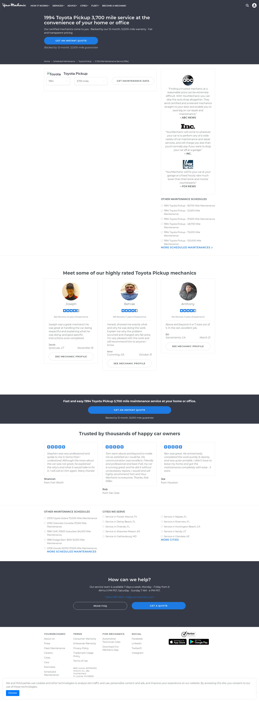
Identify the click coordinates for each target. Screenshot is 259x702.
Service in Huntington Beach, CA (182, 526)
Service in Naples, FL (175, 516)
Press (47, 643)
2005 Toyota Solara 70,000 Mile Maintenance (72, 518)
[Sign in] (254, 5)
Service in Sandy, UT (175, 531)
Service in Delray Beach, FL (120, 521)
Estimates (49, 667)
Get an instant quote (71, 40)
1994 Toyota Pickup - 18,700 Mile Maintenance (189, 205)
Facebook (137, 638)
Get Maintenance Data (133, 80)
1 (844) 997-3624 (115, 597)
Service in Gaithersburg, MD (121, 536)
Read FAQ (100, 605)
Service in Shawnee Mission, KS (123, 531)
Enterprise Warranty (84, 643)
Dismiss (12, 693)
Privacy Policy (81, 648)
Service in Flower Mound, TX (121, 516)
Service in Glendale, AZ (176, 536)
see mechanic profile (71, 356)
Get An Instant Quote (129, 409)
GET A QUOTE (159, 605)
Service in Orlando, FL (118, 526)
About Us (49, 638)
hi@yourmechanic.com (140, 597)
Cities (47, 657)
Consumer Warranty (84, 638)
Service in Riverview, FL (177, 521)
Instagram (137, 652)
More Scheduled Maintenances (186, 247)
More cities (170, 539)
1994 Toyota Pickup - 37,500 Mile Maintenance (189, 219)
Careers (48, 652)
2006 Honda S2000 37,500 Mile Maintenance (72, 548)
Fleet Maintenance (54, 648)
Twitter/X (137, 648)
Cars (46, 662)
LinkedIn (137, 643)
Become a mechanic (114, 5)
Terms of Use (80, 660)
